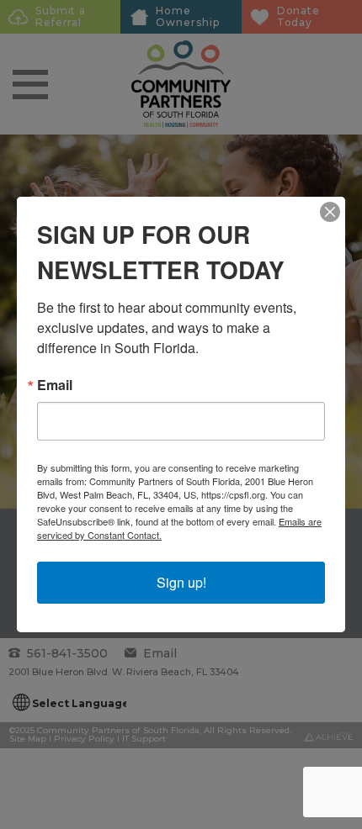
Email (54, 385)
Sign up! (181, 582)
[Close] (330, 212)
